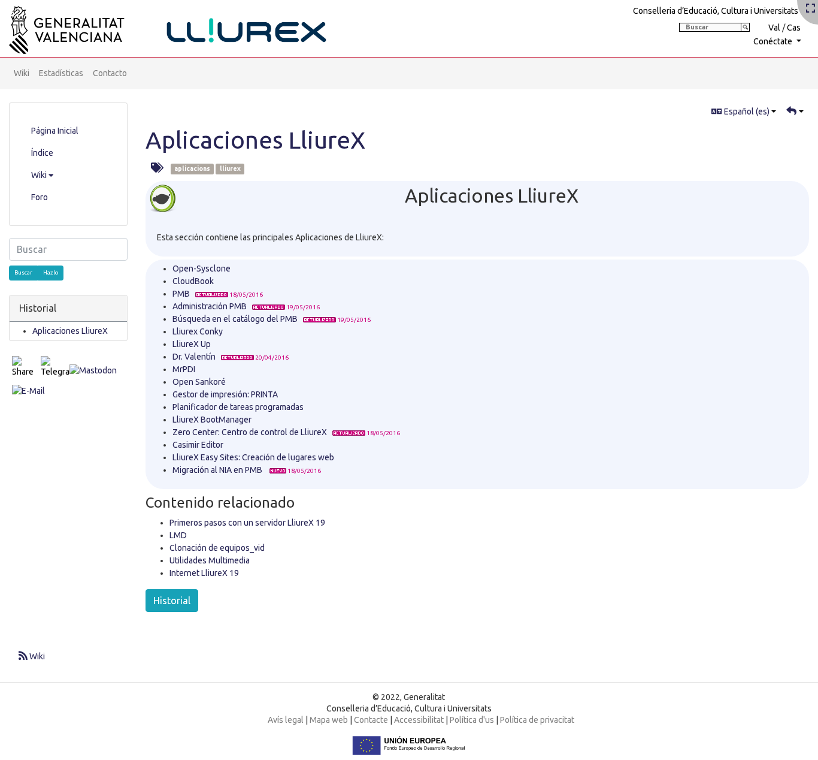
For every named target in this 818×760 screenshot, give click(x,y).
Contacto (110, 73)
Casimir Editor (197, 445)
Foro (39, 197)
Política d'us (472, 720)
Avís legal (286, 720)
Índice (42, 153)
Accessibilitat (419, 720)
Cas (794, 27)
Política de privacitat (537, 720)
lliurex (230, 169)
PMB (181, 293)
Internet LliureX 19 (204, 573)
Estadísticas (61, 73)
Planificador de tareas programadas (238, 407)
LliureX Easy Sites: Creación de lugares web (253, 457)
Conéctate (773, 41)
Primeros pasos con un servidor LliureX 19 (247, 522)
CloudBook (193, 281)
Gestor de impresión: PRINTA (225, 394)
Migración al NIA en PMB (218, 470)
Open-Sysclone (201, 268)
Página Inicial (54, 130)
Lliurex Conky (197, 331)
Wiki (21, 73)
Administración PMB (209, 306)
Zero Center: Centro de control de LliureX (249, 432)
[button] (795, 111)
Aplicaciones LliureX (255, 139)
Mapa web (329, 720)
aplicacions (192, 169)
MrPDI (183, 369)
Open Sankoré (199, 382)
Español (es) (745, 111)
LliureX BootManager (212, 419)
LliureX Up (191, 344)
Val (774, 27)
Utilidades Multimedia (209, 560)
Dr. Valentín (194, 356)
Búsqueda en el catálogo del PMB (235, 319)
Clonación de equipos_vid (217, 548)
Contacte (371, 720)
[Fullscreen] (810, 9)
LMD (178, 535)
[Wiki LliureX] (182, 26)
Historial (171, 600)
